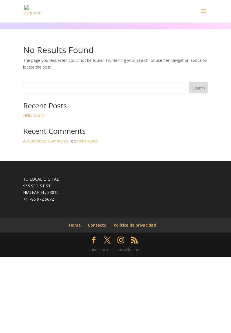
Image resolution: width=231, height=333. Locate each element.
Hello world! (34, 115)
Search (198, 88)
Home (75, 225)
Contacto (97, 225)
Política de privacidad (135, 225)
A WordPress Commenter (46, 141)
